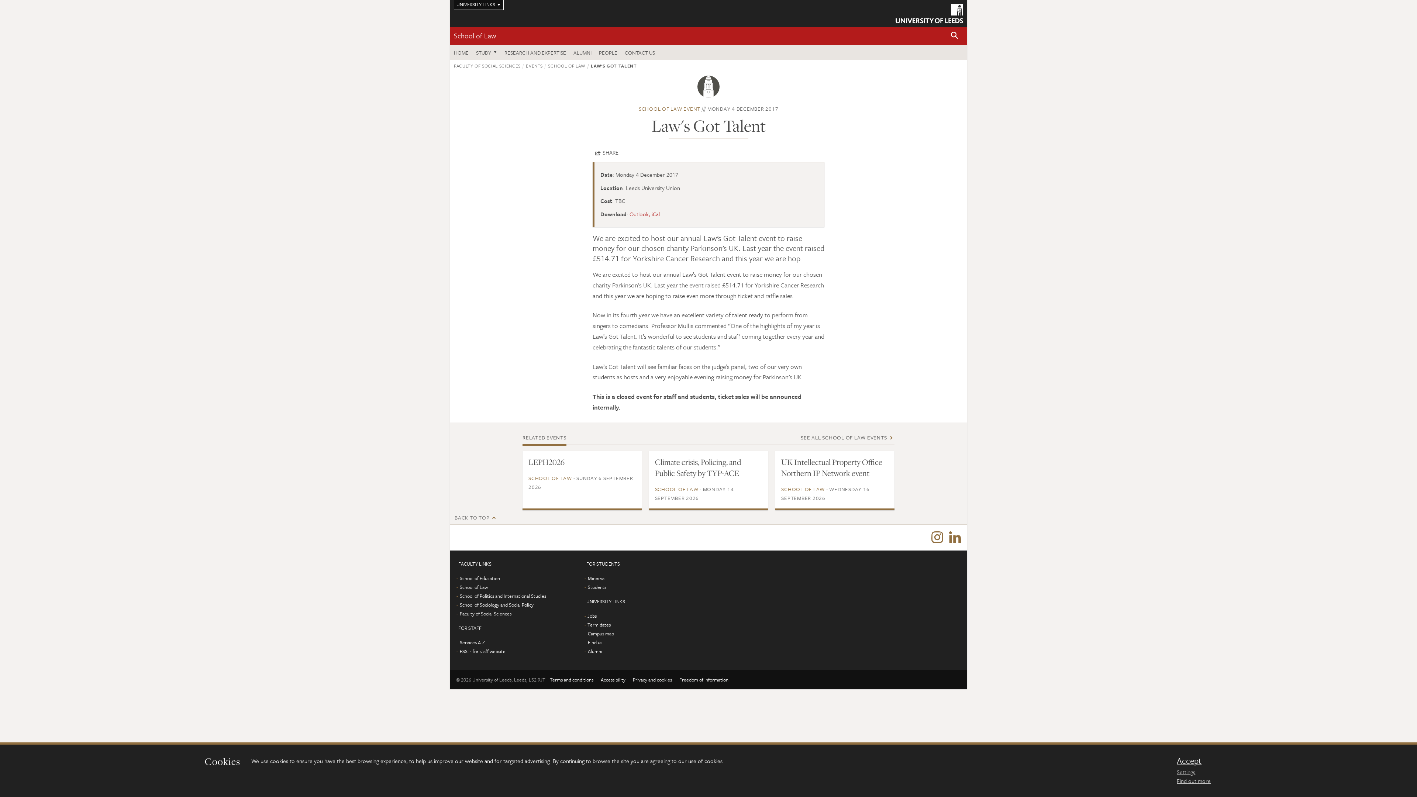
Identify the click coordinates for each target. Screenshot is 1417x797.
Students (597, 587)
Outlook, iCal (645, 214)
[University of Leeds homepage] (929, 13)
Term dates (599, 624)
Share (610, 152)
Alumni (582, 52)
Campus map (601, 633)
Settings (1186, 772)
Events (534, 65)
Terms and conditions (571, 679)
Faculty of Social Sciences (487, 65)
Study (483, 52)
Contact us (640, 52)
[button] (954, 36)
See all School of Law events (844, 437)
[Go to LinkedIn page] (955, 538)
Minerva (596, 578)
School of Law (475, 36)
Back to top (472, 517)
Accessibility (613, 679)
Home (461, 52)
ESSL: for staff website (483, 651)
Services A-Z (472, 642)
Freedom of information (703, 679)
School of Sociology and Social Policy (497, 604)
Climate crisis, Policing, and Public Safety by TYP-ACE (698, 467)
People (608, 52)
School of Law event (669, 109)
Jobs (592, 616)
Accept (1189, 760)
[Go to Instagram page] (937, 538)
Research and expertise (535, 52)
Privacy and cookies (652, 679)
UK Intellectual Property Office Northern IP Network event (831, 467)
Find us (595, 642)
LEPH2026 (546, 461)
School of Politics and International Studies (503, 596)
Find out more (1194, 781)
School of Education (480, 578)
